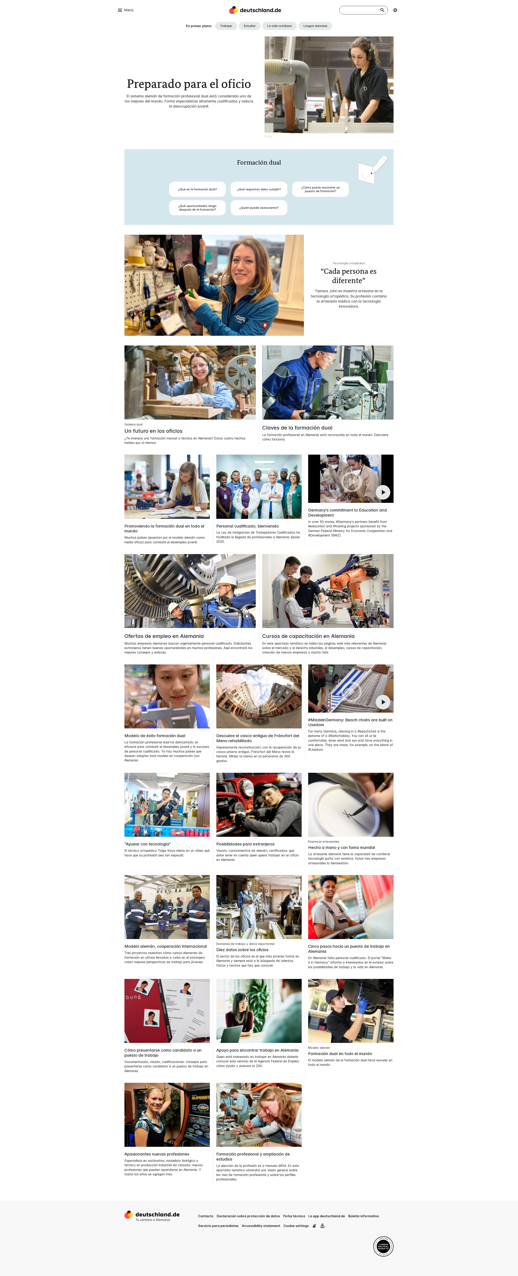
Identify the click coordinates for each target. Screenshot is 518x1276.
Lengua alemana (315, 26)
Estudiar (250, 26)
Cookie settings (296, 1226)
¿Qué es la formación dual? (197, 189)
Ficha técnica (294, 1216)
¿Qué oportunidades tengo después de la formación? (197, 207)
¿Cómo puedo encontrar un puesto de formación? (320, 189)
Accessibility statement (261, 1226)
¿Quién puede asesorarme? (259, 207)
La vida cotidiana (279, 26)
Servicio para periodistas (218, 1226)
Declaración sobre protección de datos (248, 1216)
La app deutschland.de (326, 1216)
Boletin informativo (363, 1216)
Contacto (205, 1216)
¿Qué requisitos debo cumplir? (259, 189)
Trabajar (226, 26)
